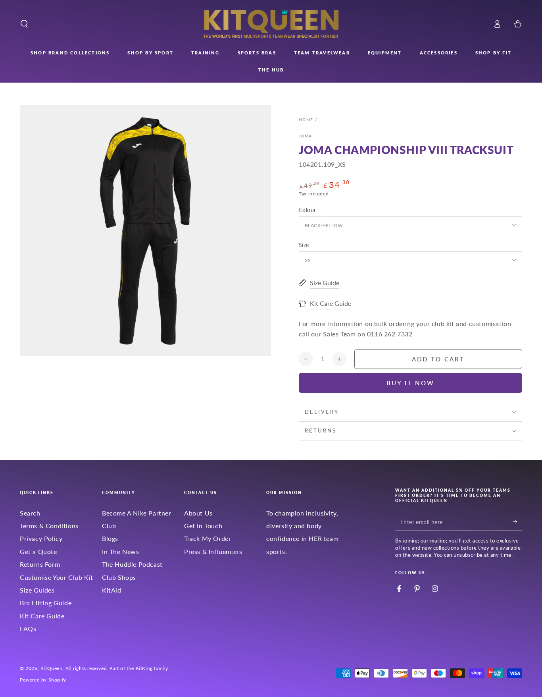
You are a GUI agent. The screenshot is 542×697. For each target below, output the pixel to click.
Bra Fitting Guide (45, 602)
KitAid (111, 590)
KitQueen (51, 668)
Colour (307, 210)
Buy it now (410, 382)
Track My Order (207, 538)
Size (304, 244)
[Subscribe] (517, 522)
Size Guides (37, 590)
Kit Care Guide (42, 616)
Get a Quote (38, 551)
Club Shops (119, 577)
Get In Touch (203, 525)
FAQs (28, 628)
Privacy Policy (41, 538)
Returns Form (40, 564)
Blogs (110, 538)
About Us (198, 513)
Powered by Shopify (43, 680)
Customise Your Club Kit (56, 577)
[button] (24, 24)
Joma (305, 135)
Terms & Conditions (49, 525)
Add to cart (438, 359)
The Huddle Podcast (132, 564)
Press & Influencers (213, 551)
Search (30, 513)
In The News (120, 551)
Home (306, 119)
